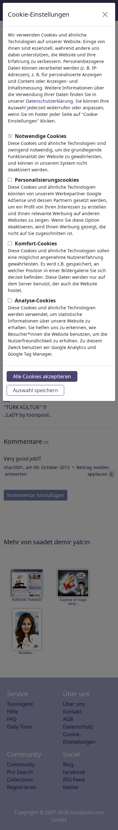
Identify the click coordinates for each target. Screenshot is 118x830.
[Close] (105, 14)
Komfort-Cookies (36, 243)
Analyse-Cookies (35, 300)
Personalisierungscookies (47, 179)
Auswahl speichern (35, 390)
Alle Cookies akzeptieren (42, 376)
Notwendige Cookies (40, 136)
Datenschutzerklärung (49, 101)
